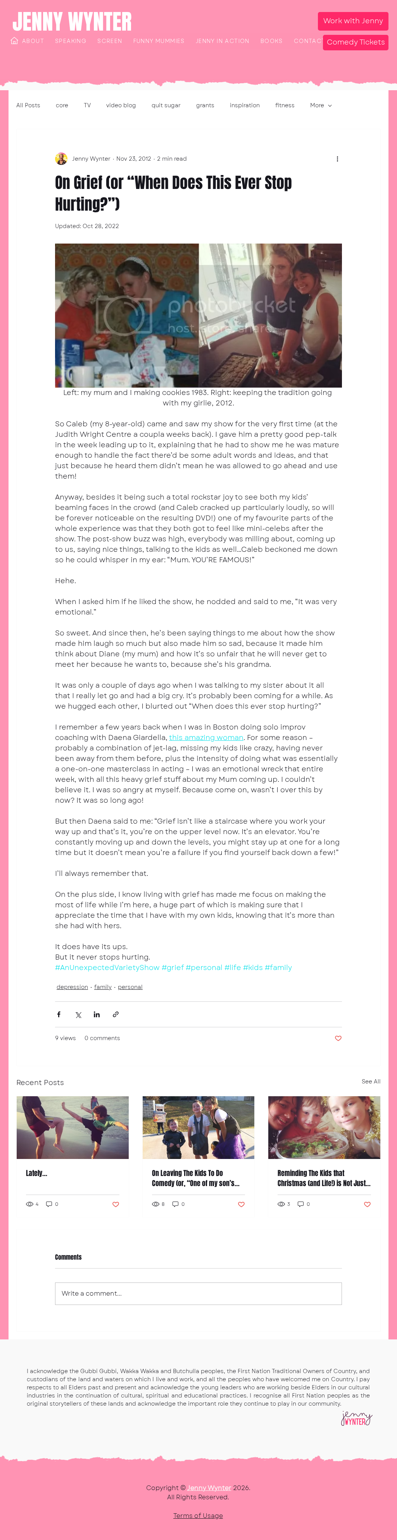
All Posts (28, 105)
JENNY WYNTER (72, 22)
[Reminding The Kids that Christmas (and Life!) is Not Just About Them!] (324, 1127)
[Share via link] (115, 1014)
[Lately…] (73, 1127)
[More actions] (337, 158)
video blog (121, 105)
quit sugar (166, 105)
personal (130, 987)
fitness (285, 105)
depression (72, 987)
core (62, 105)
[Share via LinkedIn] (96, 1014)
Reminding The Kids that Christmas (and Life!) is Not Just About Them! (322, 1178)
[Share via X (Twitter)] (77, 1014)
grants (205, 105)
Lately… (36, 1173)
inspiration (245, 105)
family (103, 987)
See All (371, 1081)
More (317, 105)
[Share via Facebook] (58, 1014)
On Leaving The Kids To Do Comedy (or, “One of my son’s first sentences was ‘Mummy (193, 1178)
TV (87, 105)
